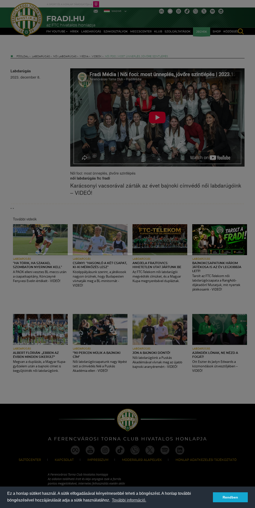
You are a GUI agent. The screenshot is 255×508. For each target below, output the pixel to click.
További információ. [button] (129, 500)
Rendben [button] (230, 497)
